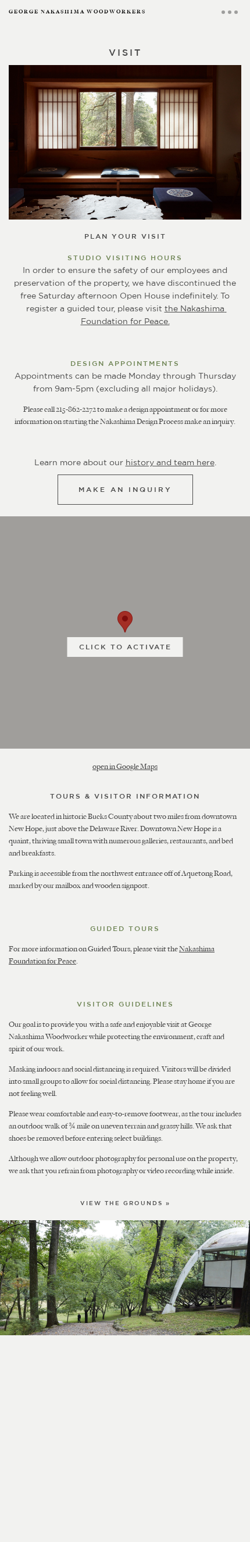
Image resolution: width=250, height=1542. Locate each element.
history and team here (170, 462)
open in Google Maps (125, 766)
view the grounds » (125, 1202)
